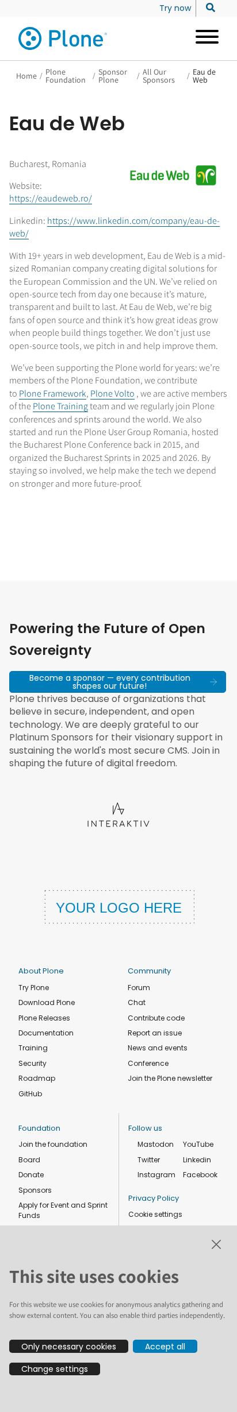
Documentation (46, 1033)
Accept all (165, 1346)
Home (26, 76)
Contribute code (156, 1018)
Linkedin (197, 1160)
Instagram (156, 1175)
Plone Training (60, 406)
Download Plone (46, 1002)
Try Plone (33, 987)
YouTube (198, 1144)
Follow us (145, 1128)
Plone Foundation (65, 76)
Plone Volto (112, 393)
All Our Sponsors (159, 76)
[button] (117, 682)
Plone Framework (52, 393)
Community (149, 970)
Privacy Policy (153, 1198)
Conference (148, 1063)
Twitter (148, 1160)
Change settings (54, 1369)
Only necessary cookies (68, 1346)
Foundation (39, 1128)
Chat (137, 1002)
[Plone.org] (63, 38)
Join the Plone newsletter (170, 1078)
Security (32, 1063)
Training (33, 1048)
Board (29, 1160)
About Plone (41, 970)
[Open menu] (203, 38)
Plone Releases (44, 1018)
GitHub (30, 1094)
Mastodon (155, 1144)
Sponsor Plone (112, 76)
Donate (31, 1175)
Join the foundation (52, 1144)
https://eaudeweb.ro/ (50, 198)
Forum (139, 987)
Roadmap (36, 1078)
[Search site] (207, 8)
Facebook (200, 1175)
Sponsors (35, 1190)
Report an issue (155, 1033)
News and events (158, 1048)
